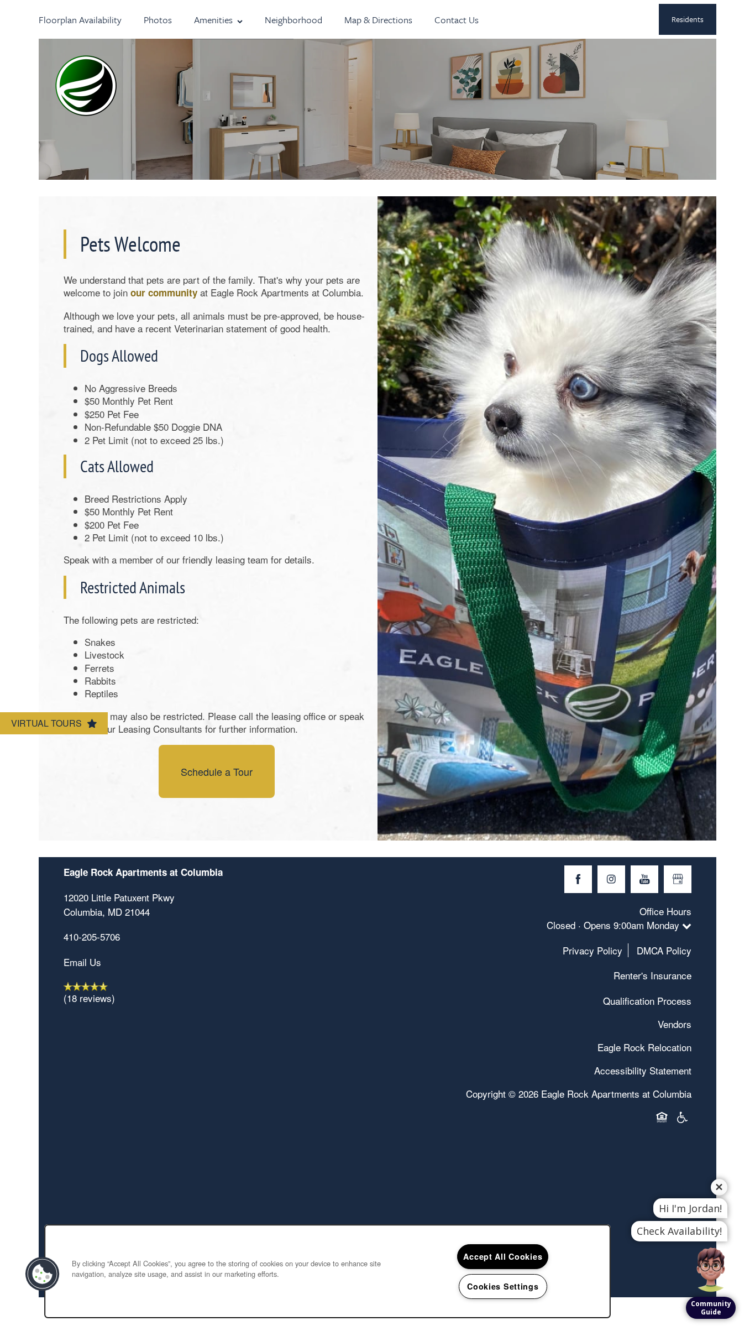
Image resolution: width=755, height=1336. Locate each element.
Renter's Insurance (652, 975)
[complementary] (711, 1245)
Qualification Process (647, 1001)
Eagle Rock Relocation (644, 1047)
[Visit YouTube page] (644, 879)
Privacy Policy (592, 950)
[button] (687, 19)
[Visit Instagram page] (611, 879)
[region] (327, 1271)
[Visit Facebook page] (578, 879)
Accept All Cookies (502, 1256)
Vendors (674, 1024)
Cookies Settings (503, 1286)
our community (165, 292)
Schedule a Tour (217, 771)
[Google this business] (677, 879)
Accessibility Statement (642, 1070)
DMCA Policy (664, 950)
